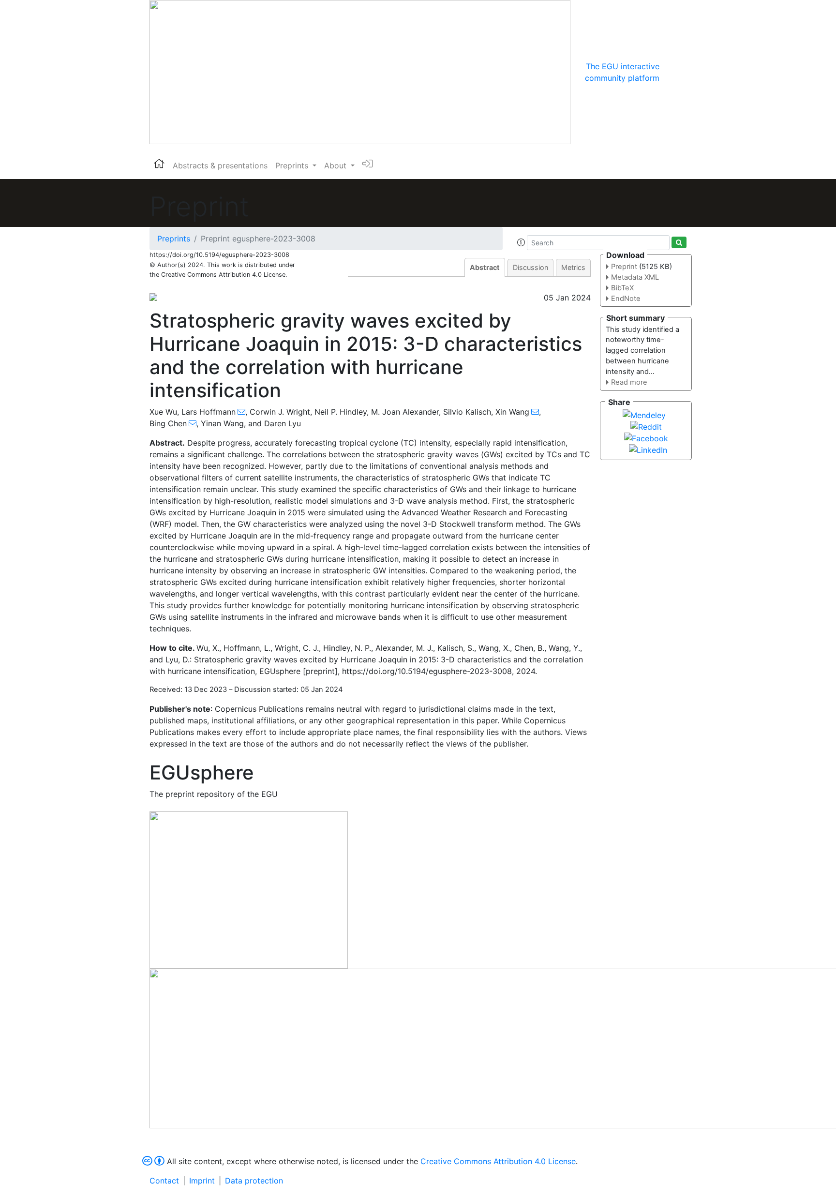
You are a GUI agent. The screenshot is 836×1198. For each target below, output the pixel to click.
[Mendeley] (644, 414)
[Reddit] (646, 426)
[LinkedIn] (648, 449)
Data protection (254, 1180)
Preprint (624, 266)
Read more (629, 382)
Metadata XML (635, 277)
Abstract (485, 267)
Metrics (573, 267)
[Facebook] (646, 437)
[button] (521, 242)
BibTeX (622, 288)
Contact (164, 1180)
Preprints (173, 238)
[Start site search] (679, 242)
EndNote (626, 298)
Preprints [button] (293, 165)
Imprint (202, 1180)
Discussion (530, 267)
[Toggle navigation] (673, 72)
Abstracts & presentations (220, 165)
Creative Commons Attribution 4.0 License (498, 1161)
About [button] (336, 165)
